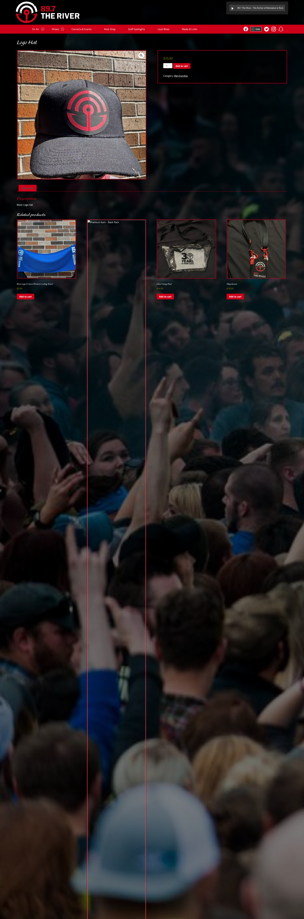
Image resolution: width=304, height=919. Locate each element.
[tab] (28, 188)
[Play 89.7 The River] (232, 8)
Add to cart (182, 66)
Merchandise (181, 76)
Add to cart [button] (25, 296)
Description (27, 188)
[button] (141, 55)
